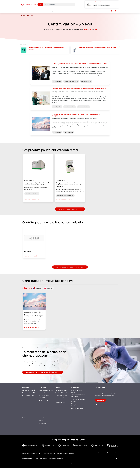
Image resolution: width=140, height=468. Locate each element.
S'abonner (100, 400)
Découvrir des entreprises (46, 390)
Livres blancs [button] (68, 11)
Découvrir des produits (61, 390)
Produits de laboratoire (61, 393)
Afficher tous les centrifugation (70, 209)
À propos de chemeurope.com (65, 453)
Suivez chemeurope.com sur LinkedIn (105, 404)
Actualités (41, 418)
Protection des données (56, 458)
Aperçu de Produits (60, 402)
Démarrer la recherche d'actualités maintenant (42, 372)
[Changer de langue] (115, 11)
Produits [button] (44, 11)
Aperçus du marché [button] (55, 11)
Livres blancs (42, 423)
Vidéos (24, 418)
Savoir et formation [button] (81, 11)
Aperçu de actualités (28, 395)
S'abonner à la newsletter (29, 393)
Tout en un (41, 426)
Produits (41, 420)
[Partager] (111, 11)
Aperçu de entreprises (45, 400)
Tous (40, 4)
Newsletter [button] (94, 11)
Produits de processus (61, 395)
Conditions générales (41, 458)
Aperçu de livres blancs (77, 408)
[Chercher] (73, 5)
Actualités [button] (25, 11)
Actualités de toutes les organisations (70, 267)
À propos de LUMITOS (49, 453)
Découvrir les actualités (28, 390)
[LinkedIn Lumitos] (116, 458)
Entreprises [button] (35, 11)
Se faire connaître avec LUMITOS (31, 453)
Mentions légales (27, 458)
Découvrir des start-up (45, 393)
